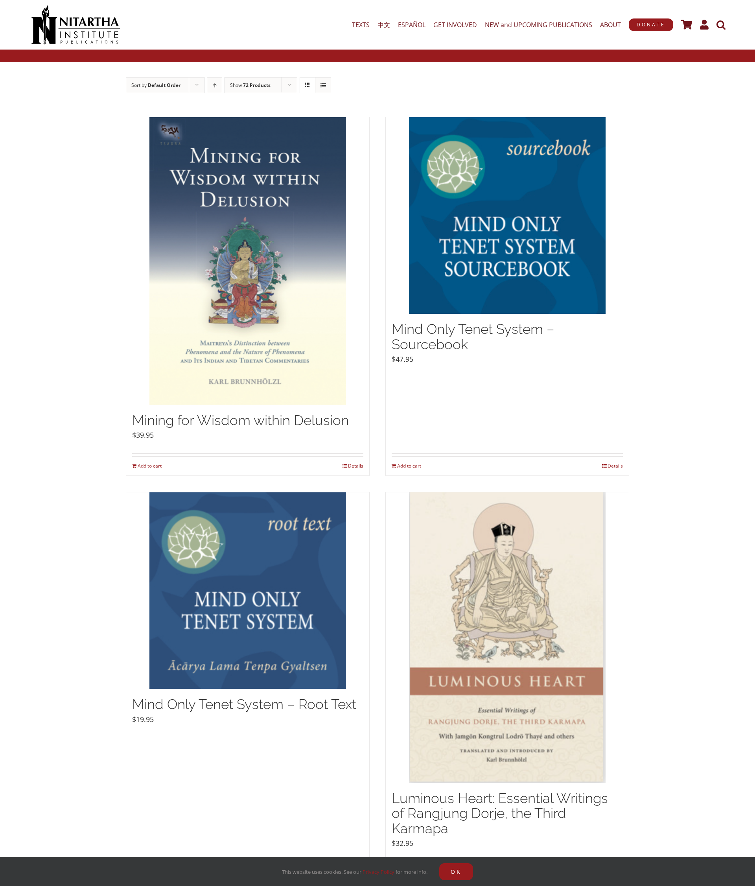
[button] (721, 25)
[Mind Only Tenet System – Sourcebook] (507, 215)
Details (355, 465)
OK (456, 871)
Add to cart (150, 465)
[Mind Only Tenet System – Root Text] (247, 590)
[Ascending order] (214, 85)
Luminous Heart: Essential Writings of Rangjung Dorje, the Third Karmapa (500, 813)
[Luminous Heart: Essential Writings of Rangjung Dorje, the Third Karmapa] (507, 637)
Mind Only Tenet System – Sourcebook (473, 336)
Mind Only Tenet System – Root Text (244, 704)
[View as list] (323, 85)
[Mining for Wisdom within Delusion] (247, 261)
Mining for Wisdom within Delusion (240, 420)
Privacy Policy (378, 871)
